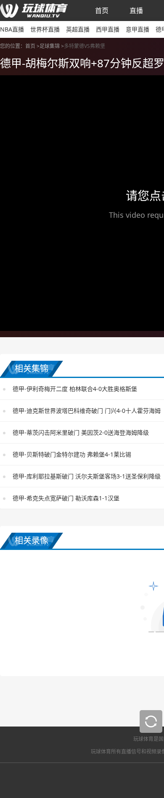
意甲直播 (137, 29)
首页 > (32, 46)
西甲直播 (107, 29)
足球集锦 (50, 46)
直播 (136, 10)
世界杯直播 (45, 29)
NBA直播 (12, 29)
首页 (101, 10)
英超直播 (78, 29)
